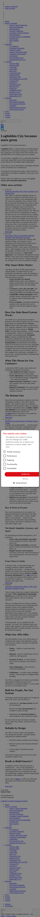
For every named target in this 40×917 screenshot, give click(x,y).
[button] (20, 483)
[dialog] (20, 458)
